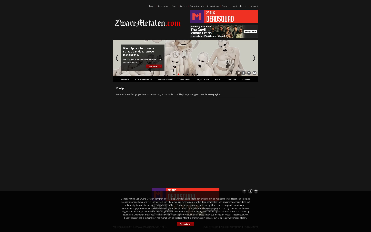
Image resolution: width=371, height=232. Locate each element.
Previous (117, 58)
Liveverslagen (165, 79)
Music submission (240, 6)
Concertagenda (197, 6)
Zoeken (183, 6)
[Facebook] (243, 73)
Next (254, 58)
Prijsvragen (203, 79)
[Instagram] (249, 73)
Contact (254, 6)
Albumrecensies (143, 79)
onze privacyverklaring (230, 217)
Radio (218, 79)
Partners (226, 6)
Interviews (184, 79)
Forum (174, 6)
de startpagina (212, 94)
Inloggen (151, 6)
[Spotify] (254, 73)
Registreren (163, 6)
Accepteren (185, 224)
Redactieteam (213, 6)
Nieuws (125, 79)
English (232, 79)
